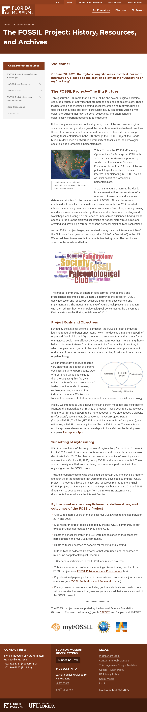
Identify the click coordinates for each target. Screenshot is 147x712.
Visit (58, 2)
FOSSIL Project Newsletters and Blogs (22, 76)
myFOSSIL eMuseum (18, 84)
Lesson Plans (14, 90)
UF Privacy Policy (109, 674)
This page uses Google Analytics (118, 665)
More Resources (16, 107)
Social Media (106, 678)
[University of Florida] (45, 705)
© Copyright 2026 (109, 655)
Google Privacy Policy (111, 669)
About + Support (136, 2)
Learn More (62, 682)
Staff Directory (64, 689)
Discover (120, 10)
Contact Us (13, 113)
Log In (102, 683)
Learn (69, 2)
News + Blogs (114, 2)
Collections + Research (90, 2)
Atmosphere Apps (73, 432)
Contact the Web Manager (114, 660)
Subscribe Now (68, 660)
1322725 (105, 612)
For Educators (101, 10)
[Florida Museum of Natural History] (16, 705)
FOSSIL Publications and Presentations (20, 99)
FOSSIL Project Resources (23, 65)
